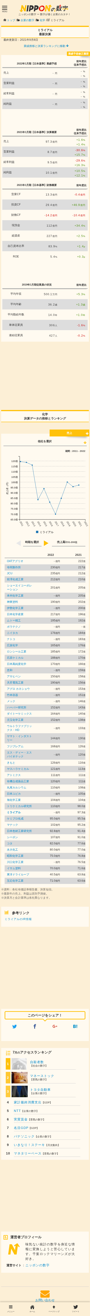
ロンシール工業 (16, 651)
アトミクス (14, 775)
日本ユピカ (14, 793)
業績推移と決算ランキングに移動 (45, 46)
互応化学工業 (15, 880)
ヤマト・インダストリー (19, 738)
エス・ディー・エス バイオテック (19, 754)
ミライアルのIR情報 (18, 919)
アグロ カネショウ (18, 688)
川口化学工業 (15, 862)
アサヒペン (14, 676)
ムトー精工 (14, 620)
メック (11, 701)
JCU (9, 573)
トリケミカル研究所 (19, 806)
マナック (12, 824)
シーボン (12, 837)
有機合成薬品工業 (18, 781)
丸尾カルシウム (16, 787)
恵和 (9, 670)
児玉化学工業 (15, 719)
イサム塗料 (14, 868)
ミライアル (14, 812)
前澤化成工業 (15, 579)
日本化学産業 (15, 614)
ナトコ (11, 639)
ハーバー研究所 (16, 707)
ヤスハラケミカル (18, 769)
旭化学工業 (14, 800)
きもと (11, 762)
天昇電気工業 (15, 682)
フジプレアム (15, 746)
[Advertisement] (45, 118)
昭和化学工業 (15, 855)
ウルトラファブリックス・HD (19, 728)
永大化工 (12, 849)
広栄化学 (12, 645)
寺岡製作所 (14, 567)
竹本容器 (12, 695)
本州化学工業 (15, 595)
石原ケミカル (15, 657)
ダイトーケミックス (19, 713)
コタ (9, 843)
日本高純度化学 (16, 664)
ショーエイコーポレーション (19, 587)
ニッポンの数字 (37, 1265)
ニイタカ (12, 633)
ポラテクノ (14, 626)
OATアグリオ (15, 561)
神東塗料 (12, 601)
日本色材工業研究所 (19, 831)
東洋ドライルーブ (18, 874)
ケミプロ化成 (15, 818)
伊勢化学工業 (15, 608)
